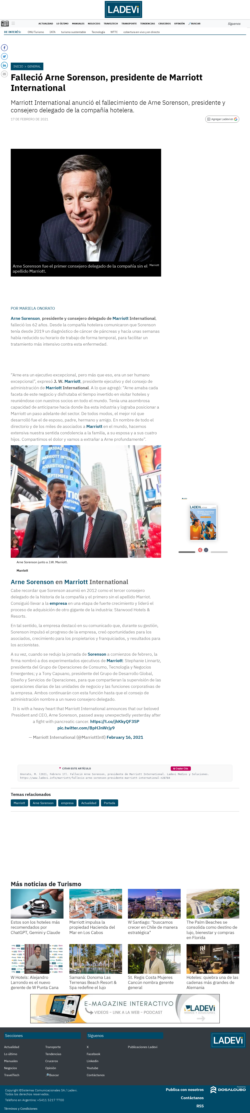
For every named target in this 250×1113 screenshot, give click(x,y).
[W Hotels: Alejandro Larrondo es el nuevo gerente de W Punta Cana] (37, 959)
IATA (52, 32)
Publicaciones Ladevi (142, 1047)
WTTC (114, 32)
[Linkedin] (4, 65)
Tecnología (98, 32)
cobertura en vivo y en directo (141, 32)
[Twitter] (4, 56)
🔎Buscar (194, 23)
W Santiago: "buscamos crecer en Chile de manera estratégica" (153, 927)
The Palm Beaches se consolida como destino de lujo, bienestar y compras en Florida (212, 929)
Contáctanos (96, 1075)
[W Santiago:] (154, 904)
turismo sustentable (73, 32)
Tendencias (147, 23)
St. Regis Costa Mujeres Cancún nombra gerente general (151, 982)
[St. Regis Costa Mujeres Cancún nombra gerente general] (154, 959)
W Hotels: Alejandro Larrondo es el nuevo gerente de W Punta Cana (35, 982)
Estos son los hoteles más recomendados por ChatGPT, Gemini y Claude (35, 927)
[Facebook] (4, 47)
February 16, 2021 (125, 737)
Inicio (18, 66)
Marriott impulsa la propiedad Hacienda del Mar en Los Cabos (92, 927)
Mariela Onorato (37, 308)
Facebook (93, 1054)
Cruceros (164, 23)
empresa (58, 603)
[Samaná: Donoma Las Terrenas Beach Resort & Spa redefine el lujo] (95, 959)
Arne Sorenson (25, 318)
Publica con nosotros (185, 1089)
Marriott (120, 318)
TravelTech (111, 23)
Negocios (94, 23)
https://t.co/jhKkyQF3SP (114, 721)
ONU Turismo (36, 32)
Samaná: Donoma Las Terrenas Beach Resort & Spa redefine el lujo (93, 982)
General (34, 66)
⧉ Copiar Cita (180, 768)
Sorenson (97, 654)
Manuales (78, 23)
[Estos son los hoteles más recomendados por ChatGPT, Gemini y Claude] (37, 904)
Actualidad (45, 23)
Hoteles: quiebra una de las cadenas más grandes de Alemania (212, 982)
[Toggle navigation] (12, 23)
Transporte (129, 23)
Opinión (179, 23)
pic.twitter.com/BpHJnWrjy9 (86, 728)
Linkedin (92, 1061)
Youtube (92, 1068)
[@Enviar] (4, 74)
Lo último (62, 23)
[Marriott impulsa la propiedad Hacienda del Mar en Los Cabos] (95, 904)
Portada (109, 803)
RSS (200, 1106)
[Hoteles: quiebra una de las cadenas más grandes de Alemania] (213, 959)
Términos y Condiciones (21, 1108)
